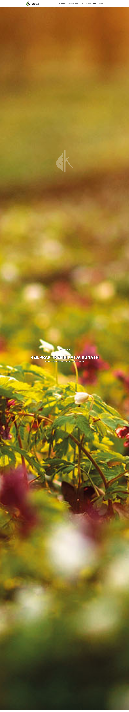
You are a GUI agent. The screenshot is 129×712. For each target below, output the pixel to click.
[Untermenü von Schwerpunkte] (66, 3)
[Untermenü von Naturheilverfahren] (78, 3)
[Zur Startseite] (32, 3)
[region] (64, 358)
